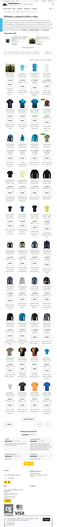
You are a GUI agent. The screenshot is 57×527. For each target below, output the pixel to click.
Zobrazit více (28, 463)
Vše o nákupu (7, 1)
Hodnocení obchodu (28, 431)
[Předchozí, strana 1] (39, 424)
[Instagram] (9, 482)
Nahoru (10, 424)
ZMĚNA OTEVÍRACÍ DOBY (10, 494)
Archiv (7, 501)
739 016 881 (10, 478)
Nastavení (10, 523)
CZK (36, 1)
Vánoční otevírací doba (9, 497)
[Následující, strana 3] (47, 424)
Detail (10, 84)
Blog (13, 1)
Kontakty (32, 476)
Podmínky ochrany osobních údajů (38, 475)
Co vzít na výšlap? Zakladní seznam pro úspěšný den (13, 490)
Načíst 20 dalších (28, 419)
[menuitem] (7, 8)
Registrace (50, 1)
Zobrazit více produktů (28, 47)
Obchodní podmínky (35, 473)
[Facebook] (5, 482)
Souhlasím (46, 519)
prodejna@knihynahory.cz (13, 475)
